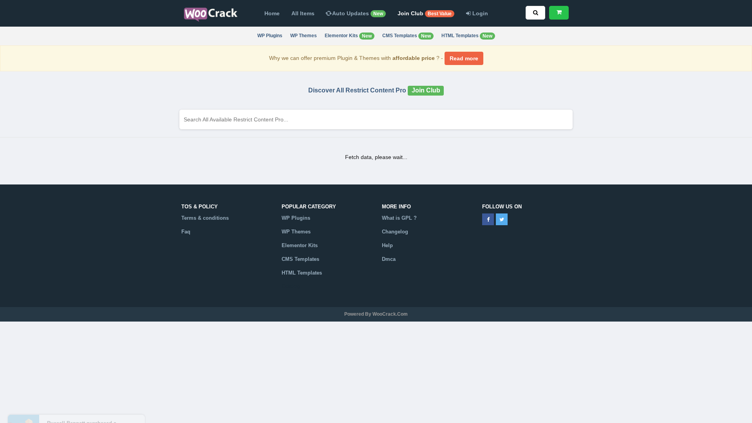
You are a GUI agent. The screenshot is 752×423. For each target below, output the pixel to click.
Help (387, 245)
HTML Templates (466, 36)
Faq (185, 232)
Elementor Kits (348, 36)
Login (479, 13)
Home (272, 13)
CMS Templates (406, 36)
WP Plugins (269, 35)
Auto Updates (357, 13)
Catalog (291, 286)
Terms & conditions (205, 218)
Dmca (389, 259)
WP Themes (303, 35)
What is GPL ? (399, 218)
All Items (303, 13)
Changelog (395, 232)
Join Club (425, 13)
